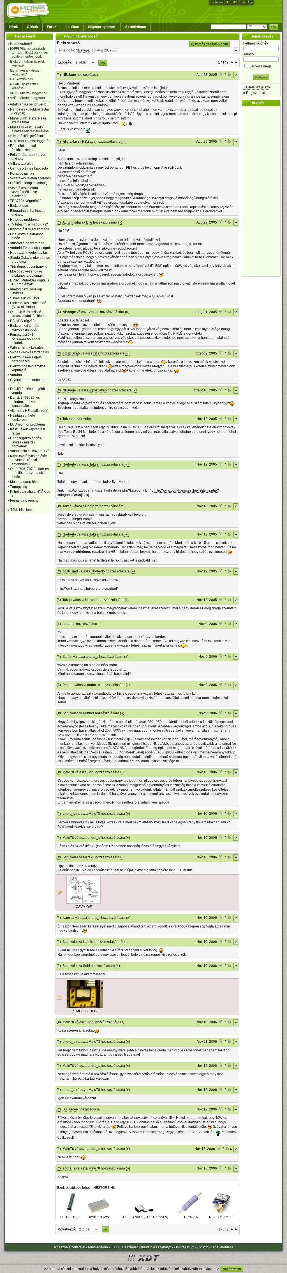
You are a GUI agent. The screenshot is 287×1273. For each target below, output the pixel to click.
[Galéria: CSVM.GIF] (83, 903)
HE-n (115, 552)
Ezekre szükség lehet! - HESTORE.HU (86, 1188)
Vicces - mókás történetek (29, 352)
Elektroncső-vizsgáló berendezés (26, 359)
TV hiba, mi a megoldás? (29, 224)
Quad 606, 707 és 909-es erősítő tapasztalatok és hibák (29, 473)
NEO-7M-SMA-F (221, 1217)
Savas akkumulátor (24, 298)
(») (123, 142)
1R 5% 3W (190, 1217)
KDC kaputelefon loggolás (30, 141)
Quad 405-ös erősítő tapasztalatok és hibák (27, 314)
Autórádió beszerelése (27, 243)
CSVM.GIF (84, 907)
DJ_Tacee (70, 1109)
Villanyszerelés (21, 164)
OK (273, 27)
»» (105, 1229)
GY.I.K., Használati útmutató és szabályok (142, 1247)
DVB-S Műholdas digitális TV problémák (29, 282)
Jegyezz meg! (260, 66)
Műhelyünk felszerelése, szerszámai (28, 120)
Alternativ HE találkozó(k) (29, 411)
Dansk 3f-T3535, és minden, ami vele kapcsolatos (25, 402)
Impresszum (185, 1247)
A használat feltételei (69, 1247)
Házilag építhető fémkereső (22, 417)
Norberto (69, 464)
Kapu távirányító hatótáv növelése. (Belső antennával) (28, 460)
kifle (66, 142)
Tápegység (18, 487)
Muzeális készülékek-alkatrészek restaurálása (29, 129)
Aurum (68, 222)
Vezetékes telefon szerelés (30, 178)
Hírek (13, 27)
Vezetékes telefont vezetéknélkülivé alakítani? (24, 192)
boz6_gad (70, 571)
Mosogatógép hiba (24, 482)
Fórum (52, 27)
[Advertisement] (262, 191)
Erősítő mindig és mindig (29, 183)
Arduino (16, 375)
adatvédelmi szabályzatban (181, 1269)
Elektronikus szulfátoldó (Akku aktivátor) (28, 305)
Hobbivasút (217, 2)
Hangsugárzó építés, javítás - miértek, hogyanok (26, 442)
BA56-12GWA (98, 1217)
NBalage (82, 50)
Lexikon (72, 27)
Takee (67, 419)
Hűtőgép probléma (24, 220)
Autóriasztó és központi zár (30, 451)
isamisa (68, 918)
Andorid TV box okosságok (30, 248)
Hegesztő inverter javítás (29, 253)
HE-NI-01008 (70, 1217)
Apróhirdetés (135, 27)
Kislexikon (247, 2)
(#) (59, 75)
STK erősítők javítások (27, 136)
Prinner (68, 685)
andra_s (69, 624)
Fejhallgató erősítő (24, 500)
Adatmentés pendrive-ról (28, 104)
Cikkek (32, 27)
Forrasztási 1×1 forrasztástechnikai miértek (25, 339)
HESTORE (232, 2)
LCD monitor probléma (27, 424)
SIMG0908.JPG (85, 1011)
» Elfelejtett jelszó (256, 87)
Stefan (67, 657)
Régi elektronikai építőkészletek (23, 148)
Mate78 (68, 772)
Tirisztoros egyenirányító (28, 267)
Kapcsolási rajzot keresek (29, 229)
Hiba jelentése (222, 1247)
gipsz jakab (71, 353)
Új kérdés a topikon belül (209, 44)
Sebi (66, 713)
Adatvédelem (98, 1247)
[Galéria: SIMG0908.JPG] (84, 1007)
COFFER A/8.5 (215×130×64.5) (144, 1217)
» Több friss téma (21, 510)
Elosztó (203, 1247)
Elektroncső (19, 206)
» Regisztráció (254, 93)
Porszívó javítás (22, 173)
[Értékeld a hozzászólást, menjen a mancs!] (221, 75)
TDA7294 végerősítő (25, 201)
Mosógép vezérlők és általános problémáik (26, 273)
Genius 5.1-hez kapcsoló (29, 168)
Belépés (261, 77)
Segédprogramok (102, 27)
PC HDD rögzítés (23, 321)
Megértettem (232, 1268)
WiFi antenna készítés (26, 347)
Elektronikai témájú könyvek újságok (24, 328)
